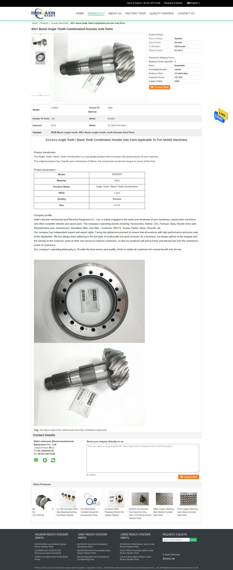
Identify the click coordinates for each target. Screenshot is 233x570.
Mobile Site (170, 559)
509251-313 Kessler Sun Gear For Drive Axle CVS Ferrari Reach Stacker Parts (140, 513)
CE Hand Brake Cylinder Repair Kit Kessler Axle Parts (89, 512)
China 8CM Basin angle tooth (62, 568)
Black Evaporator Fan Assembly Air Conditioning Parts (93, 558)
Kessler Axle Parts (59, 23)
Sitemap (175, 554)
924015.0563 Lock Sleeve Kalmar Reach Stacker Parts (50, 545)
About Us (114, 13)
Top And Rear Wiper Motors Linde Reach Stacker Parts (135, 558)
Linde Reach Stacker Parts (135, 536)
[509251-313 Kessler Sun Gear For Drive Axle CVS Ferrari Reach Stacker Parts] (140, 499)
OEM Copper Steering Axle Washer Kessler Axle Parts (163, 512)
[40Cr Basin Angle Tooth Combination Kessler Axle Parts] (40, 43)
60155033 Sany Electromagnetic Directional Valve (92, 545)
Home (80, 13)
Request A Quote (173, 3)
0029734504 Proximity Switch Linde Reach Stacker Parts (136, 551)
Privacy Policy (40, 568)
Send (193, 540)
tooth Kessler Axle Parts (73, 430)
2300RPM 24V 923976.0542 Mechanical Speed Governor (48, 551)
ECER (196, 568)
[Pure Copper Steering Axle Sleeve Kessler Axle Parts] (188, 499)
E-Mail (166, 554)
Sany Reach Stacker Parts (92, 536)
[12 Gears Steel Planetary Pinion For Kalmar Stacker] (116, 499)
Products (95, 13)
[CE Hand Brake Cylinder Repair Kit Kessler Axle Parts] (92, 499)
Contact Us (186, 13)
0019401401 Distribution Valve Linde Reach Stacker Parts (137, 545)
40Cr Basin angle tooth (50, 430)
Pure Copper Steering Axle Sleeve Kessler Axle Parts (187, 512)
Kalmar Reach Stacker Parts (51, 536)
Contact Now (155, 87)
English (194, 3)
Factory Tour (136, 13)
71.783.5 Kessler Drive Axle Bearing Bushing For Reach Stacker (67, 512)
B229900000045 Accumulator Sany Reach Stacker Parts (93, 551)
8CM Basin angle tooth (96, 430)
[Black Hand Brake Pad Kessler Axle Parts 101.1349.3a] (43, 501)
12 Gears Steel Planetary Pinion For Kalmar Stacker (114, 512)
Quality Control (162, 13)
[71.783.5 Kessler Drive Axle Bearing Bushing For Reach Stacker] (68, 499)
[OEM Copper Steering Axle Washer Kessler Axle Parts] (164, 499)
